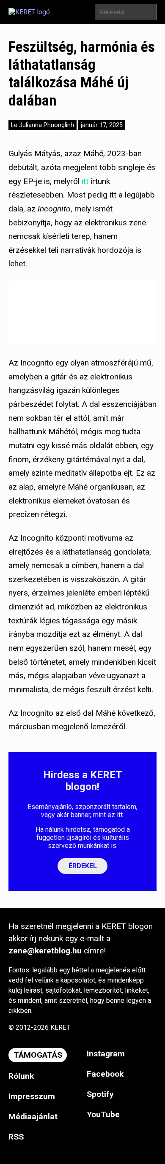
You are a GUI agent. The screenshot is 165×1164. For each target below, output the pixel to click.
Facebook (105, 1074)
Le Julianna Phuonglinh (42, 125)
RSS (16, 1137)
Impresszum (31, 1096)
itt (85, 181)
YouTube (103, 1114)
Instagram (106, 1053)
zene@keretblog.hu (45, 951)
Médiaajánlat (33, 1116)
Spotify (100, 1094)
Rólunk (21, 1076)
